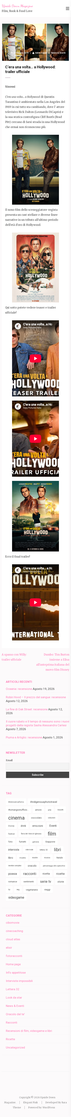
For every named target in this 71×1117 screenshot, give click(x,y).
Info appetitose (16, 972)
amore (38, 809)
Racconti (11, 1022)
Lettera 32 (12, 989)
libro (10, 857)
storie (61, 881)
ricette (60, 873)
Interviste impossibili (19, 981)
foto (10, 841)
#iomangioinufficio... (18, 809)
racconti (29, 874)
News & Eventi (58, 53)
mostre (35, 858)
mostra (22, 858)
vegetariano (32, 889)
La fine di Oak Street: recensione (27, 709)
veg (18, 889)
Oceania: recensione (19, 689)
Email (9, 760)
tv (9, 889)
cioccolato (36, 817)
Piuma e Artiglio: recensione (24, 737)
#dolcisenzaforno (16, 802)
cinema (18, 55)
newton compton (14, 866)
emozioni (37, 825)
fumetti (22, 841)
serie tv (45, 882)
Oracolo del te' (15, 1014)
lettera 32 (44, 850)
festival (11, 834)
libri (57, 849)
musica (47, 858)
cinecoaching (14, 931)
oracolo (32, 865)
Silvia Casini (41, 53)
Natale (60, 858)
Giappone (50, 841)
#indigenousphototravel (43, 801)
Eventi (53, 825)
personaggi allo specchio (54, 866)
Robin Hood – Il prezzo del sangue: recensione (36, 697)
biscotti (60, 810)
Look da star (14, 997)
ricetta (46, 873)
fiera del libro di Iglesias (31, 834)
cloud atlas (13, 939)
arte (49, 810)
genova (35, 842)
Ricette (10, 1039)
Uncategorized (15, 1047)
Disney (11, 826)
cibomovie (12, 922)
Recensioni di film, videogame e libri (29, 1031)
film (52, 834)
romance (12, 881)
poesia (12, 873)
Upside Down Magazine (17, 6)
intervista (13, 849)
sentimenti (28, 881)
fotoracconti (14, 956)
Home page (13, 964)
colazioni (51, 818)
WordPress (49, 1107)
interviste (29, 850)
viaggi (47, 889)
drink (23, 825)
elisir (9, 947)
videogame (16, 898)
